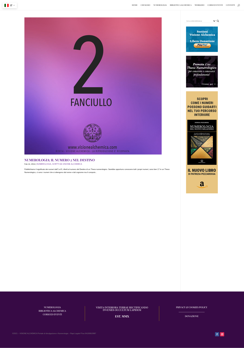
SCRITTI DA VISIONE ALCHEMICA (67, 164)
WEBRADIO (199, 5)
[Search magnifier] (218, 21)
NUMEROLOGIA (160, 5)
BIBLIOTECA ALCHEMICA (181, 5)
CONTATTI (230, 5)
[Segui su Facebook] (217, 334)
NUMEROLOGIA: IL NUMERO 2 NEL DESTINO (59, 160)
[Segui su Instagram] (222, 334)
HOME (135, 5)
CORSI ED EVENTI (215, 5)
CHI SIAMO (145, 5)
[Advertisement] (202, 244)
